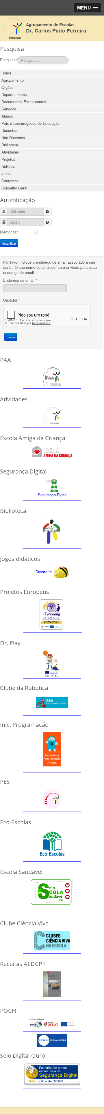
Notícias (8, 166)
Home (6, 73)
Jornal (6, 173)
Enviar (10, 337)
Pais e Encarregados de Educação (30, 123)
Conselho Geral (14, 188)
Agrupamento (12, 80)
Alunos (7, 116)
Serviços (8, 109)
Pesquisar (8, 59)
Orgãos (7, 87)
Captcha (11, 300)
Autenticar (9, 243)
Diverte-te (44, 571)
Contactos (9, 180)
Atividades (10, 152)
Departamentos (14, 94)
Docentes (9, 130)
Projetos (8, 159)
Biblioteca (9, 144)
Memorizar (9, 232)
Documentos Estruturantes (23, 101)
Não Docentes (13, 137)
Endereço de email (20, 280)
